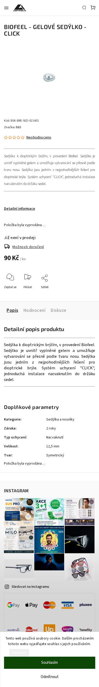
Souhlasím (49, 662)
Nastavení (19, 653)
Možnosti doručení (28, 247)
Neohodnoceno (38, 137)
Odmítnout (50, 677)
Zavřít (83, 294)
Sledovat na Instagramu (30, 586)
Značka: (12, 127)
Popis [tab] (12, 310)
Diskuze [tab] (59, 310)
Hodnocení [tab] (34, 310)
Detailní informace (19, 208)
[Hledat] (84, 7)
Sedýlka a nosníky (60, 419)
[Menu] (6, 8)
